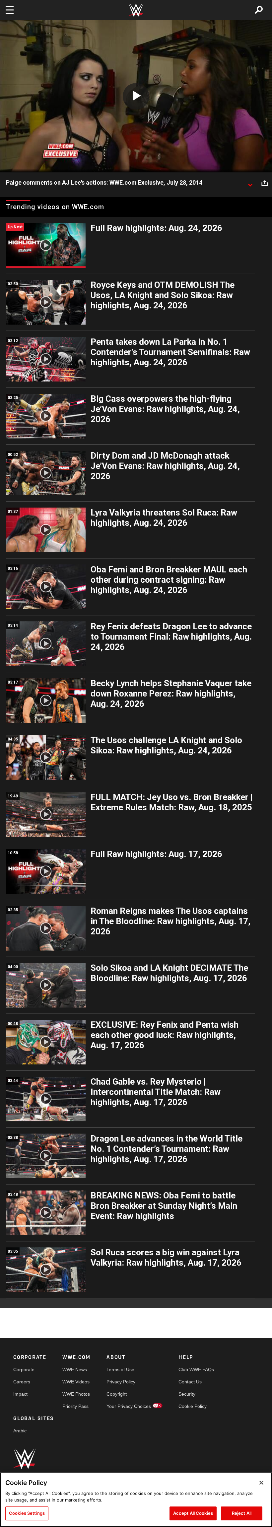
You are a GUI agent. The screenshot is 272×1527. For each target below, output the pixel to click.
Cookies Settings (27, 1513)
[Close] (261, 1482)
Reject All (241, 1513)
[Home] (136, 10)
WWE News (74, 1369)
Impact (20, 1394)
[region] (136, 1499)
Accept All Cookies (193, 1513)
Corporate (23, 1369)
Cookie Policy (192, 1406)
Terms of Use (120, 1369)
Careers (21, 1381)
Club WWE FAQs (196, 1369)
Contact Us (190, 1381)
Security (186, 1394)
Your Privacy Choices (128, 1406)
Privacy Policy (120, 1381)
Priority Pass (75, 1406)
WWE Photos (76, 1394)
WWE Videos (76, 1381)
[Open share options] (264, 183)
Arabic (20, 1430)
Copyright (116, 1394)
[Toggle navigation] (10, 10)
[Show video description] (250, 183)
